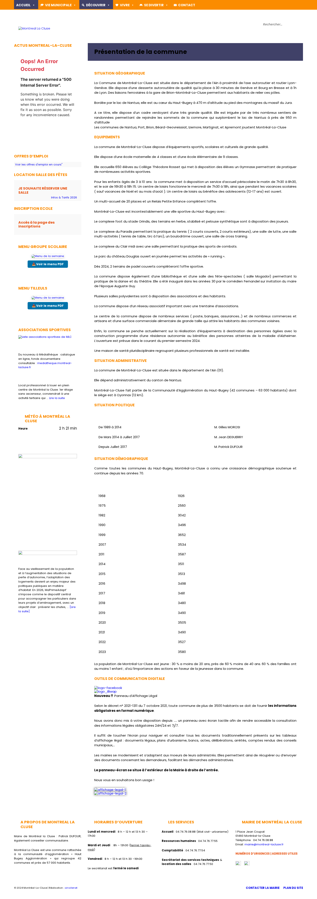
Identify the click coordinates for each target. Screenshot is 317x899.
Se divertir (154, 5)
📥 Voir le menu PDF (48, 264)
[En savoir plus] (47, 554)
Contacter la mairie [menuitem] (262, 888)
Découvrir (95, 5)
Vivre (125, 5)
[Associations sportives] (45, 337)
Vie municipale (58, 5)
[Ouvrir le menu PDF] (47, 256)
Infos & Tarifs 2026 (64, 197)
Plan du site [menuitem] (293, 888)
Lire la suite (57, 398)
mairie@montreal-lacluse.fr (264, 844)
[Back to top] (299, 880)
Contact (186, 5)
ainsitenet (71, 888)
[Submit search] (298, 24)
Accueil (23, 5)
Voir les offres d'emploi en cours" (39, 164)
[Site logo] (34, 28)
